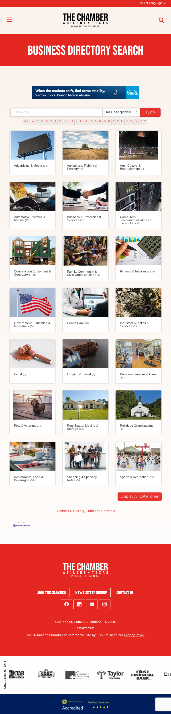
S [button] (113, 121)
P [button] (100, 121)
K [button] (76, 121)
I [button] (68, 121)
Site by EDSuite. (97, 635)
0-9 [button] (26, 121)
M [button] (86, 121)
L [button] (81, 121)
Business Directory (70, 511)
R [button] (109, 121)
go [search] (152, 112)
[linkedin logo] (79, 604)
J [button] (72, 121)
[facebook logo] (66, 604)
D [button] (47, 121)
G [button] (60, 121)
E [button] (51, 121)
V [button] (127, 121)
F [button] (55, 121)
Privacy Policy (134, 635)
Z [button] (145, 121)
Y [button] (141, 121)
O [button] (95, 121)
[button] (140, 496)
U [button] (122, 121)
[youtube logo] (92, 604)
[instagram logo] (104, 604)
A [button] (33, 121)
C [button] (42, 121)
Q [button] (105, 121)
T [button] (117, 121)
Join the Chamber (51, 592)
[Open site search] (161, 20)
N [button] (91, 121)
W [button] (131, 121)
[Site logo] (85, 20)
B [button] (37, 121)
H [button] (65, 121)
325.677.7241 (85, 628)
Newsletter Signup (91, 592)
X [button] (136, 121)
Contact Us (125, 592)
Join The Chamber (102, 511)
